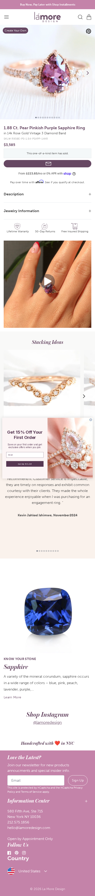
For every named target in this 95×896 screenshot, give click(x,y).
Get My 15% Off (25, 464)
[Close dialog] (90, 420)
